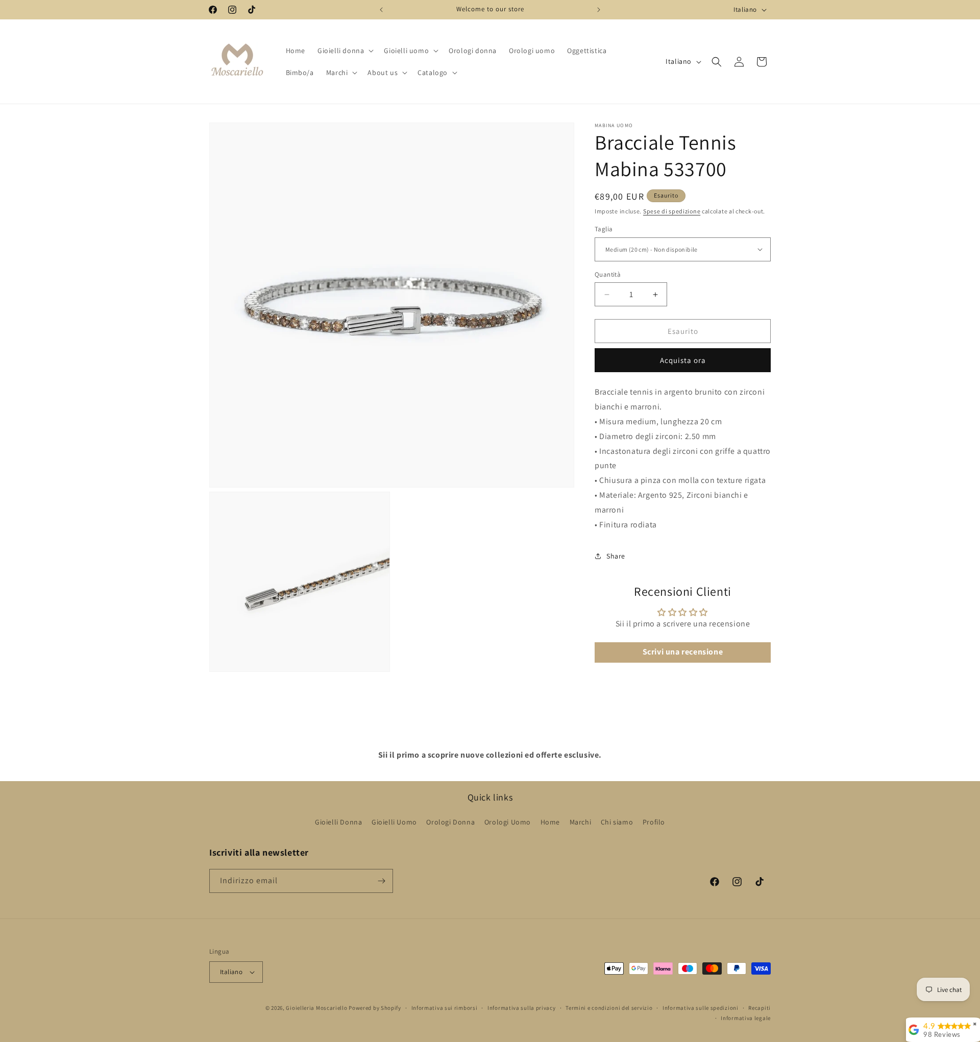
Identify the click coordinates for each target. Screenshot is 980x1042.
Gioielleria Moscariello (316, 1007)
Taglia (603, 229)
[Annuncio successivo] (598, 9)
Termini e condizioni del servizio (609, 1007)
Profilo (654, 822)
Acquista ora (683, 360)
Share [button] (615, 556)
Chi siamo (617, 822)
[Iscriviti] (381, 881)
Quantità (608, 274)
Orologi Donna (450, 822)
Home (550, 822)
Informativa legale (746, 1018)
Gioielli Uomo (394, 822)
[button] (344, 50)
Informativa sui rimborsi (444, 1007)
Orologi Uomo (507, 822)
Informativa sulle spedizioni (701, 1007)
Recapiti (759, 1007)
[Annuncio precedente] (381, 9)
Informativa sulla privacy (521, 1007)
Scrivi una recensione (683, 652)
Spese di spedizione (671, 211)
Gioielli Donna (338, 822)
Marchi (581, 822)
